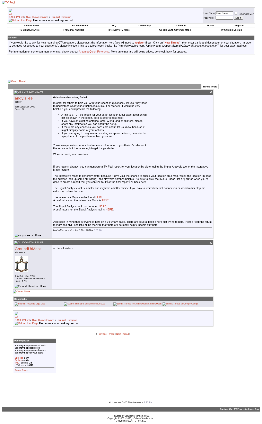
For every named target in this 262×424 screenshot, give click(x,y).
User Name (209, 13)
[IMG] (17, 362)
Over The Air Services (37, 17)
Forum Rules (21, 370)
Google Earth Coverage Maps (175, 30)
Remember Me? (246, 14)
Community (144, 25)
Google (194, 303)
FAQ (114, 25)
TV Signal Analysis (29, 30)
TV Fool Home (31, 25)
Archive (248, 409)
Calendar (181, 25)
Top (257, 409)
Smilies (18, 360)
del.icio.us (100, 303)
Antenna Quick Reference (94, 51)
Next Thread (122, 334)
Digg (43, 303)
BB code (19, 358)
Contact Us (226, 409)
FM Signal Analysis (73, 30)
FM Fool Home (80, 25)
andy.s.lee (24, 98)
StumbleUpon (154, 303)
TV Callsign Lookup (231, 30)
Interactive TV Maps (119, 30)
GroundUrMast (28, 249)
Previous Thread (106, 334)
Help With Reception (61, 17)
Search (210, 25)
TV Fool (20, 17)
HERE (99, 197)
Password (208, 18)
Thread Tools (210, 86)
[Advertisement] (131, 67)
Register (239, 25)
